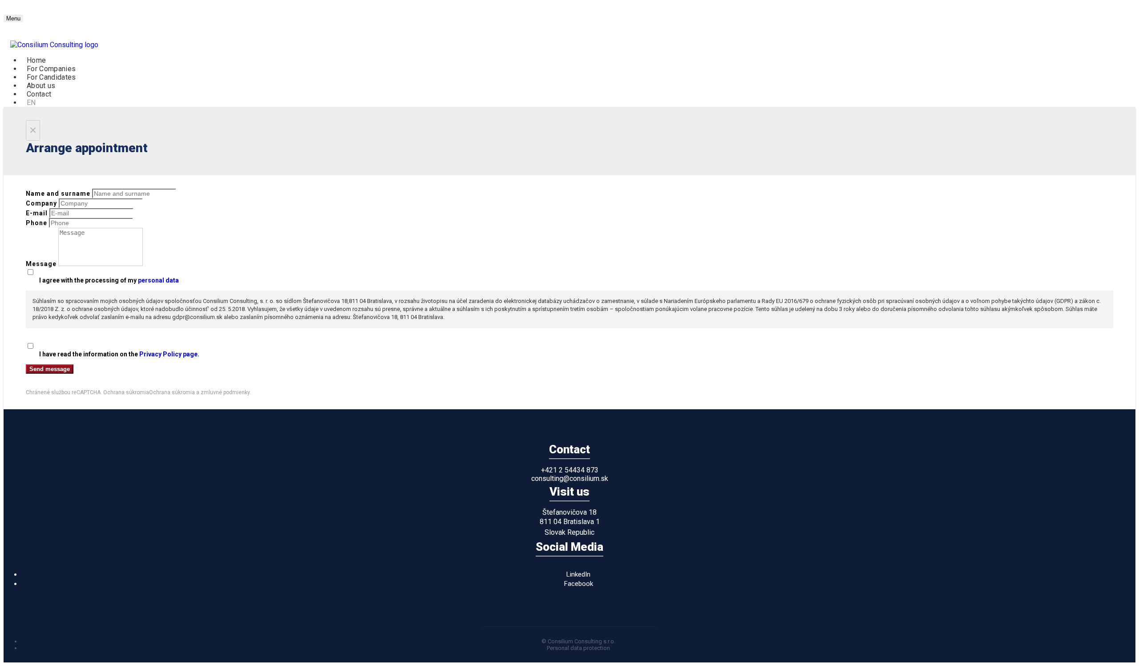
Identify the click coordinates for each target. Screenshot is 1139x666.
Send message (49, 369)
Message (41, 263)
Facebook (578, 584)
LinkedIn (578, 574)
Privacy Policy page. (169, 354)
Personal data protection (578, 648)
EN (31, 102)
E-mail (37, 213)
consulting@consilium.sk (569, 478)
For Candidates (51, 77)
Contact (39, 94)
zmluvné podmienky (225, 392)
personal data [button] (158, 280)
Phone (36, 222)
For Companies (51, 69)
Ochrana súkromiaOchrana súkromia (149, 392)
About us (41, 85)
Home (36, 60)
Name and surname (58, 193)
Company (41, 203)
